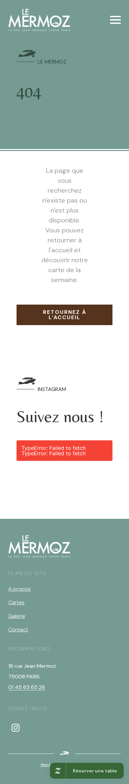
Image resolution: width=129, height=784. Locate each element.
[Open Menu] (115, 20)
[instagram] (15, 727)
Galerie (16, 615)
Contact (18, 629)
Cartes (16, 602)
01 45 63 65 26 (26, 687)
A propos (19, 588)
